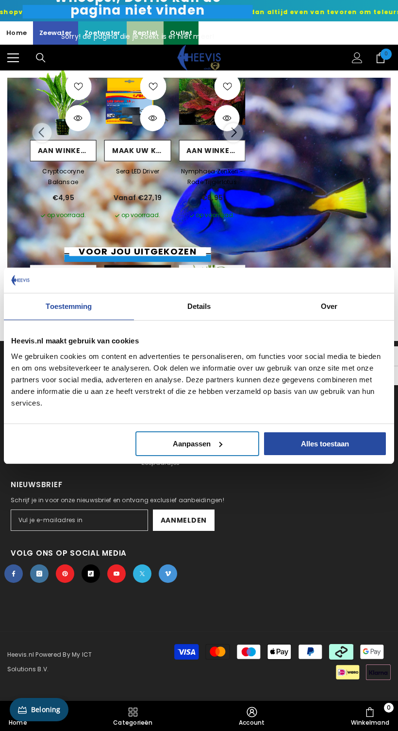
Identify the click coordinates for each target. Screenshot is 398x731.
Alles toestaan (325, 444)
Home (16, 32)
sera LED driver (138, 171)
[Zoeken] (41, 58)
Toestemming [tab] (69, 306)
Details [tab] (199, 306)
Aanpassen (192, 444)
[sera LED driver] (137, 101)
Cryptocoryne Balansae (63, 176)
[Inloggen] (357, 57)
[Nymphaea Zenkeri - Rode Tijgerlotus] (212, 101)
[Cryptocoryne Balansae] (63, 101)
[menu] (13, 58)
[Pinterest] (65, 573)
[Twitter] (142, 573)
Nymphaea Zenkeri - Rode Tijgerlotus (212, 176)
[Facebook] (13, 573)
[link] (252, 716)
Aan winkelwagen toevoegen (67, 150)
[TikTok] (91, 573)
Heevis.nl (21, 654)
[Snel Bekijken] (78, 118)
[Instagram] (39, 573)
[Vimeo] (168, 573)
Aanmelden (184, 520)
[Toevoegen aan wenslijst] (79, 87)
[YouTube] (116, 573)
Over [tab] (329, 306)
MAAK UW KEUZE (141, 150)
